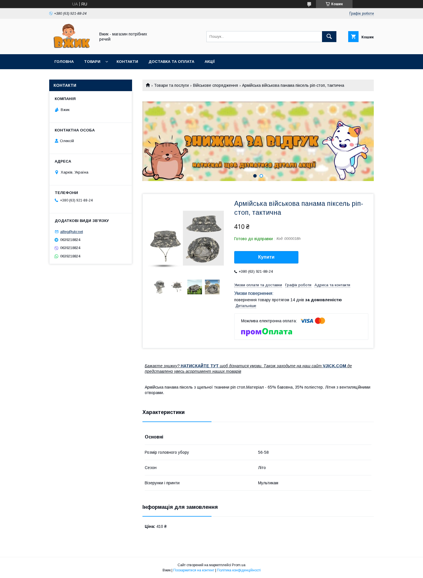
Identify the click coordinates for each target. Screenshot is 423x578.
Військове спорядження (215, 85)
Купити (266, 257)
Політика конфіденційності (239, 570)
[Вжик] (70, 46)
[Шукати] (329, 36)
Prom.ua (238, 565)
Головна (64, 61)
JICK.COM (335, 366)
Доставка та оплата (171, 61)
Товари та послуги (171, 85)
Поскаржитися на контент (193, 570)
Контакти (127, 61)
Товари (92, 61)
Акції (210, 61)
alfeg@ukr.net (71, 231)
